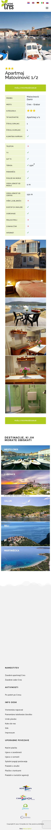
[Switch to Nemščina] (38, 3)
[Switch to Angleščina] (33, 3)
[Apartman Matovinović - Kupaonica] (25, 413)
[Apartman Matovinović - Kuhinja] (25, 355)
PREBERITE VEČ (13, 487)
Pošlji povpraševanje (26, 88)
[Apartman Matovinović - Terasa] (25, 326)
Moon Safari (27, 829)
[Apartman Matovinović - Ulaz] (25, 268)
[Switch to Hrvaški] (28, 3)
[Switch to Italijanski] (42, 3)
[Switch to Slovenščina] (47, 3)
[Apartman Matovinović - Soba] (25, 297)
